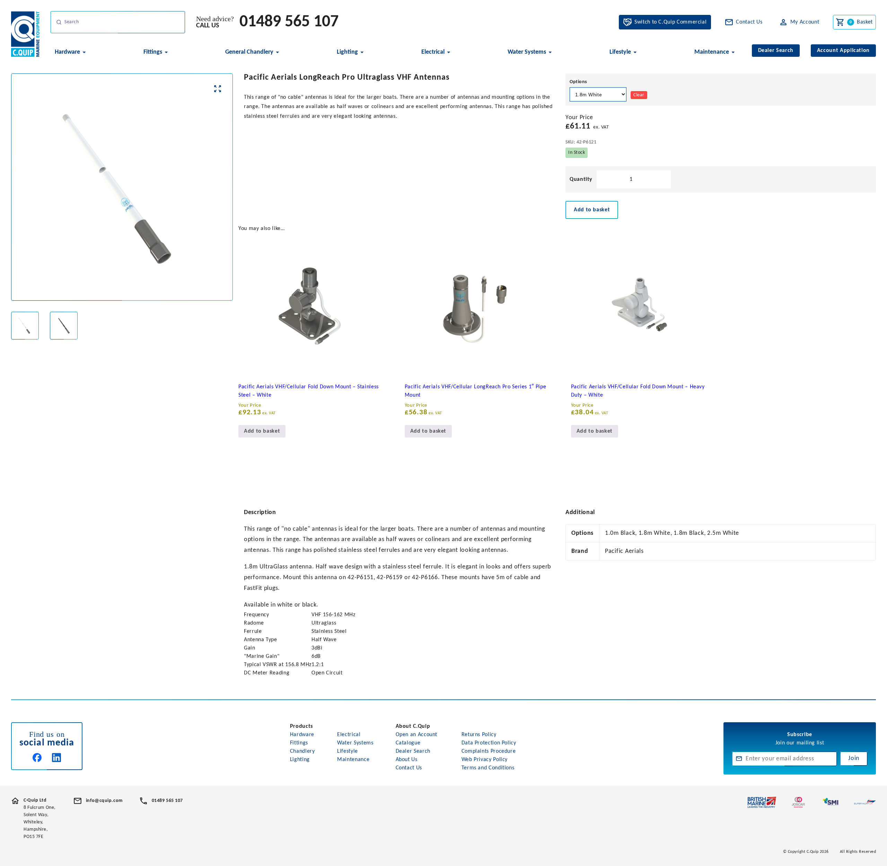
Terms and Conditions (488, 768)
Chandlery (302, 751)
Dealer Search (413, 751)
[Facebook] (37, 757)
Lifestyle (347, 751)
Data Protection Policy (489, 743)
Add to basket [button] (262, 431)
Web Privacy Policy (485, 759)
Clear (638, 95)
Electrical (348, 734)
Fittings (299, 743)
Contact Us (409, 768)
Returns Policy (479, 734)
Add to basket (592, 210)
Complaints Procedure (489, 751)
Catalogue (408, 743)
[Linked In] (56, 757)
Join (853, 758)
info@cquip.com (104, 800)
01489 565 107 (289, 22)
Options (578, 82)
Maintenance (353, 759)
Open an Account (417, 734)
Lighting (300, 759)
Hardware (302, 734)
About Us (407, 759)
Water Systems (355, 743)
